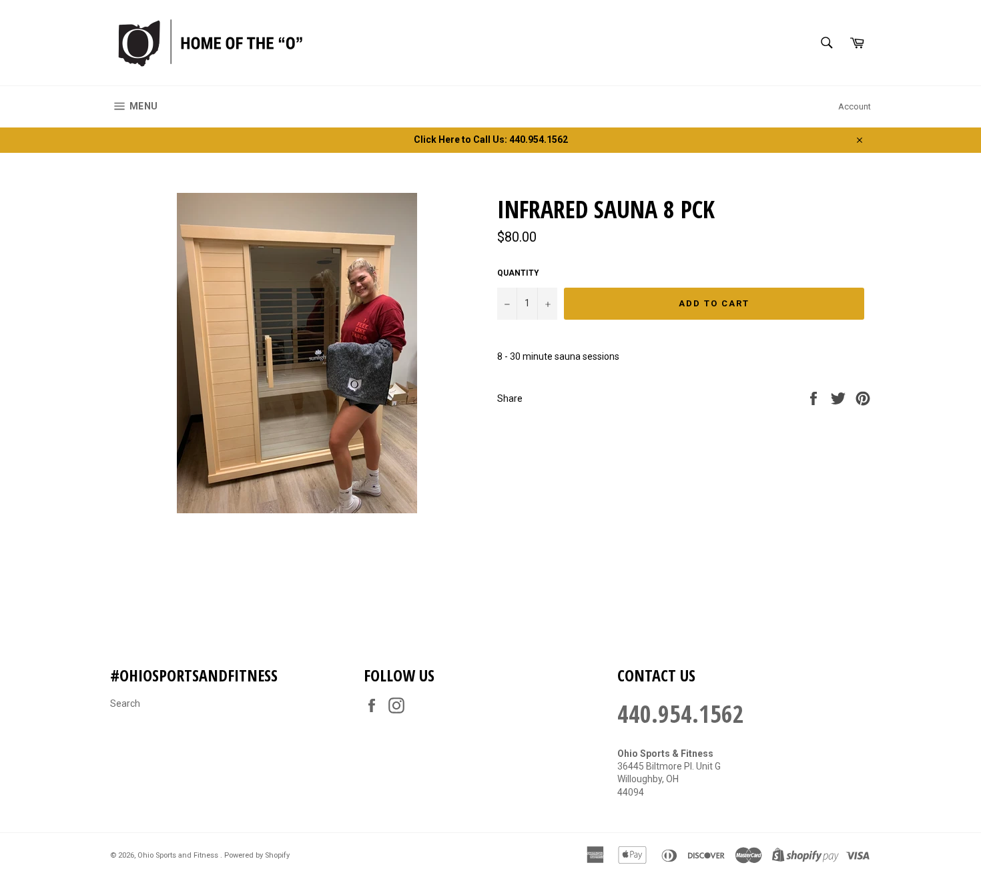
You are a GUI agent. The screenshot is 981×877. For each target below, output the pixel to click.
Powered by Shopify (257, 855)
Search (125, 703)
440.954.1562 (680, 713)
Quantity (518, 273)
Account (854, 106)
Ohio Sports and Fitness (178, 855)
